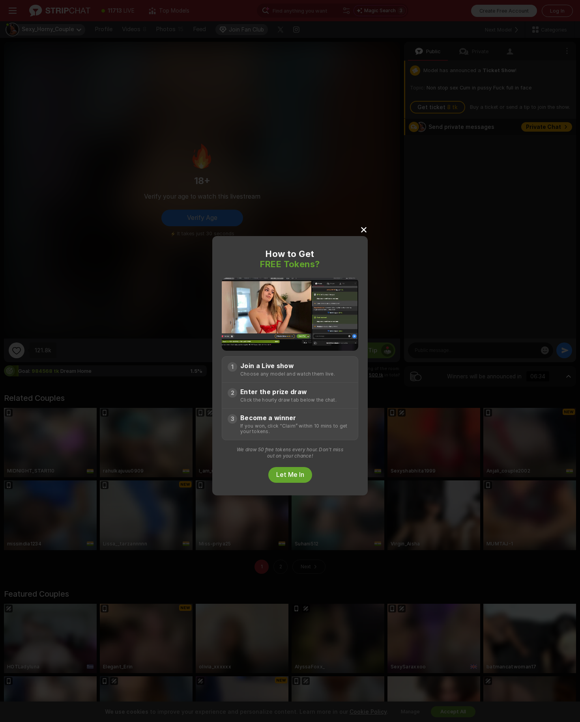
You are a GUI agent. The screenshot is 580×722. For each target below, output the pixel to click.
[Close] (363, 229)
